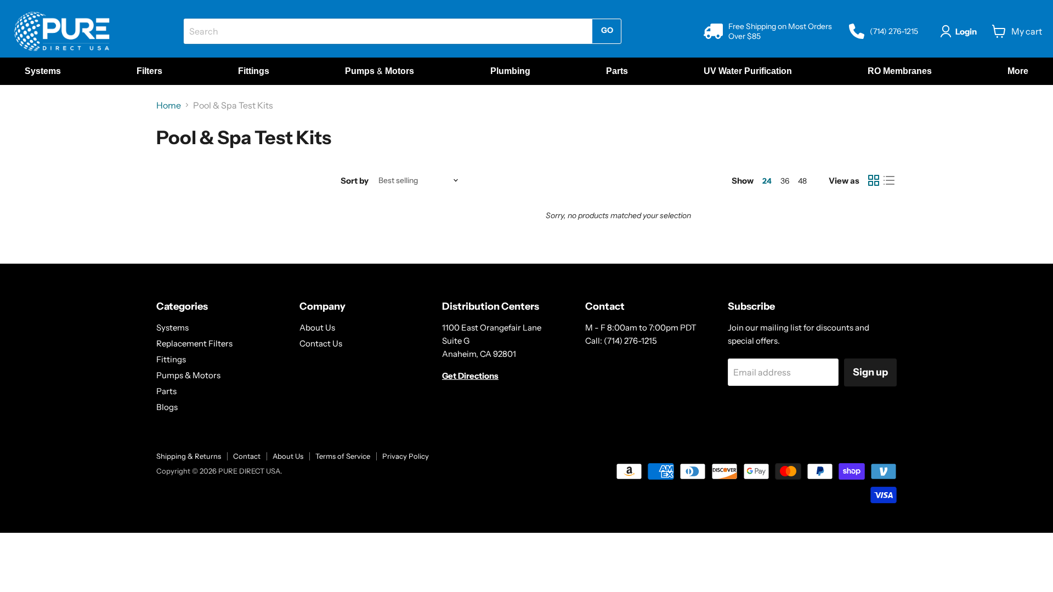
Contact (247, 456)
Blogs (167, 407)
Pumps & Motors (188, 375)
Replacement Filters (194, 343)
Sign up (870, 372)
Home (168, 105)
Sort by (355, 180)
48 (802, 181)
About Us (317, 327)
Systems (172, 327)
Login (966, 31)
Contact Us (320, 343)
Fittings (171, 359)
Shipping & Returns (188, 456)
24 (767, 181)
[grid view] (873, 180)
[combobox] (388, 31)
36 (784, 181)
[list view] (889, 180)
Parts (166, 391)
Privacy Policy (405, 456)
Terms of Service (342, 456)
